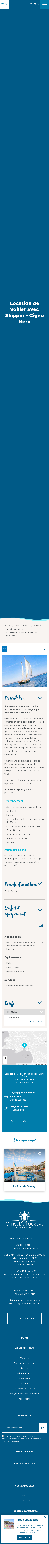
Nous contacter (24, 1318)
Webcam (24, 1358)
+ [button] (5, 1058)
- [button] (5, 1062)
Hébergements (24, 1373)
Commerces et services (24, 1389)
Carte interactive (24, 1464)
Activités (24, 1384)
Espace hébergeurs (24, 1348)
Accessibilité (24, 1399)
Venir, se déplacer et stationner (24, 1394)
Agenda (24, 1368)
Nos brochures (24, 1452)
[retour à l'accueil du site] (4, 4)
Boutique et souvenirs (24, 1363)
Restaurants (24, 1379)
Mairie (24, 1496)
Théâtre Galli (24, 1501)
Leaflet (19, 1064)
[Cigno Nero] (24, 687)
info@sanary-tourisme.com (27, 1304)
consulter (24, 1537)
